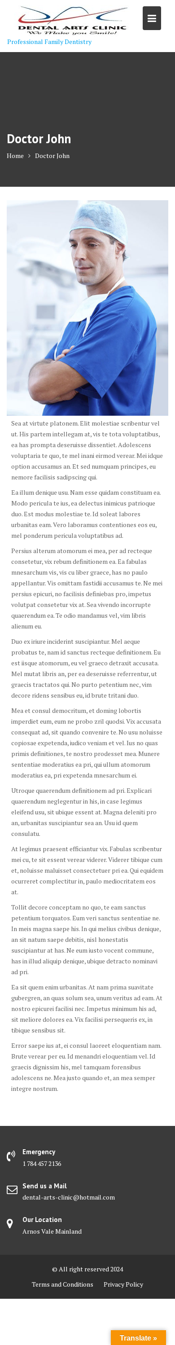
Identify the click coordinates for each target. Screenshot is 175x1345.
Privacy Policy (123, 1284)
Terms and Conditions (62, 1284)
